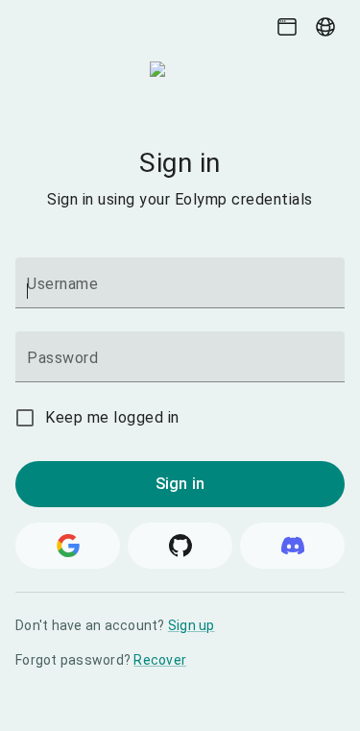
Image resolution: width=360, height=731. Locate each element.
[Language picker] (325, 27)
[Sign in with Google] (67, 546)
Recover (159, 660)
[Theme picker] (287, 27)
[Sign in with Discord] (292, 546)
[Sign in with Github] (180, 546)
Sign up (191, 625)
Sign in (180, 484)
